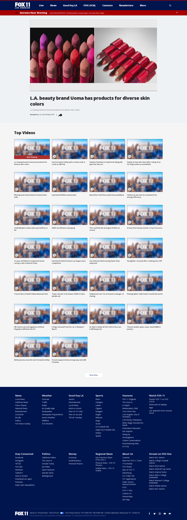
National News (21, 408)
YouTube (19, 466)
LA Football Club (102, 426)
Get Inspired (127, 431)
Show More (93, 375)
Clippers (99, 408)
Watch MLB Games (157, 466)
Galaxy (98, 433)
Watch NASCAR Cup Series (160, 469)
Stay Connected (24, 453)
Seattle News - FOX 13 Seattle (105, 469)
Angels (98, 414)
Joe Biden (46, 466)
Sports (99, 395)
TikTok (18, 463)
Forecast (45, 399)
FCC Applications (129, 479)
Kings (98, 420)
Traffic (44, 402)
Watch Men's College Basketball (157, 476)
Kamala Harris (48, 473)
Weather (47, 395)
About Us (127, 453)
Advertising (126, 473)
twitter (155, 514)
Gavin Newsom (48, 470)
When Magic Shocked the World (132, 424)
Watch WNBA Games (158, 486)
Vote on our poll (75, 414)
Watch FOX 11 (157, 395)
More (143, 5)
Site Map (126, 499)
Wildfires (45, 420)
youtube (165, 514)
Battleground (47, 476)
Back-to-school (75, 408)
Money (72, 453)
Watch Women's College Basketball (159, 481)
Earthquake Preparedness (52, 414)
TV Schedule (127, 463)
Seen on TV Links (76, 411)
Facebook (19, 457)
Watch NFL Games (157, 457)
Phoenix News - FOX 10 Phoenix (105, 464)
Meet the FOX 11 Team (132, 460)
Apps (151, 407)
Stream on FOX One (160, 453)
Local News (20, 399)
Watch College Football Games (158, 461)
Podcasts (19, 482)
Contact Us (127, 493)
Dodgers (99, 411)
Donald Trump (48, 463)
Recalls (18, 417)
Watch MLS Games (157, 489)
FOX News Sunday (22, 423)
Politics (18, 420)
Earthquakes (47, 411)
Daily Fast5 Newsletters (25, 485)
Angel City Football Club (105, 430)
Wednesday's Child (130, 408)
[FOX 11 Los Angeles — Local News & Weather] (23, 5)
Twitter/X (19, 473)
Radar (44, 405)
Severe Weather (48, 417)
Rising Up (126, 434)
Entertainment (21, 411)
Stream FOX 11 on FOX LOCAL (158, 400)
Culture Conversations (131, 440)
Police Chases (21, 405)
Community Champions (132, 420)
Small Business (75, 460)
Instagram (19, 460)
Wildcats (99, 417)
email (170, 514)
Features (127, 395)
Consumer (19, 414)
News (18, 395)
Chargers (99, 402)
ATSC (124, 487)
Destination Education (131, 428)
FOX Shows (127, 466)
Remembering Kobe (130, 443)
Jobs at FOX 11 (128, 470)
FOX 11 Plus (127, 490)
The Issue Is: (127, 402)
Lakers (98, 405)
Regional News (104, 453)
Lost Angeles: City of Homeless (130, 415)
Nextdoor (19, 470)
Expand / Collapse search (170, 5)
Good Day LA (76, 395)
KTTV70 (125, 446)
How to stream (21, 476)
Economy (72, 457)
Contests (126, 457)
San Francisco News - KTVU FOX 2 (104, 458)
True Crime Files (129, 411)
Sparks (98, 436)
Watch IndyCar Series (158, 472)
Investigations (128, 437)
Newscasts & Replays (158, 404)
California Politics (49, 457)
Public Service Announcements (129, 483)
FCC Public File (128, 476)
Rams (98, 399)
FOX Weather (47, 423)
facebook (149, 514)
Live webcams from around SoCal (160, 411)
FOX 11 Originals (129, 399)
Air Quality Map (48, 408)
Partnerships (127, 496)
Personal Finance (76, 463)
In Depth (126, 405)
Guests (71, 399)
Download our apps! (23, 479)
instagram (160, 514)
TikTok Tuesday (75, 417)
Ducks (98, 423)
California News (21, 402)
